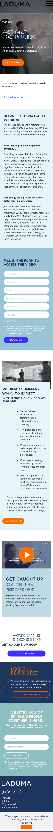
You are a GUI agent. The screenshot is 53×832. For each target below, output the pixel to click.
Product (6, 797)
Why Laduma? (9, 804)
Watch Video (12, 63)
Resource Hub (31, 694)
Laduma (15, 4)
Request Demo (9, 807)
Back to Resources (13, 97)
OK (26, 827)
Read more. (26, 822)
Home (4, 83)
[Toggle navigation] (49, 4)
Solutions (6, 801)
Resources (13, 83)
